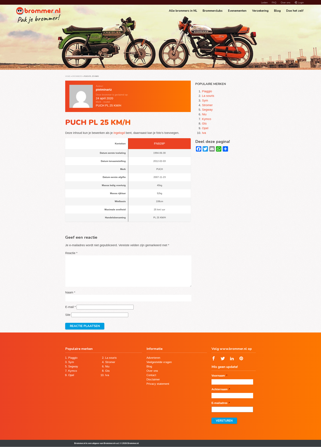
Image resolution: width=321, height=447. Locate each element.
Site (67, 314)
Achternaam (220, 389)
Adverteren (153, 357)
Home (67, 76)
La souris (208, 95)
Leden (264, 2)
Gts (204, 123)
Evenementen (237, 11)
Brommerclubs (213, 11)
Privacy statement (157, 383)
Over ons (285, 2)
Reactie (71, 253)
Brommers (77, 76)
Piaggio (207, 91)
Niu (204, 114)
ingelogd (119, 133)
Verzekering (260, 11)
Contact (151, 375)
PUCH (100, 105)
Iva (204, 133)
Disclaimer (153, 379)
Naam (70, 292)
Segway (207, 109)
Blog (277, 11)
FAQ (274, 2)
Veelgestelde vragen (159, 362)
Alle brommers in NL (183, 11)
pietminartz (104, 89)
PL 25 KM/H (113, 105)
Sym (205, 100)
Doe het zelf (294, 11)
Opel (205, 128)
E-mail (70, 307)
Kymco (206, 119)
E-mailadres (220, 403)
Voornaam (219, 375)
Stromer (207, 105)
